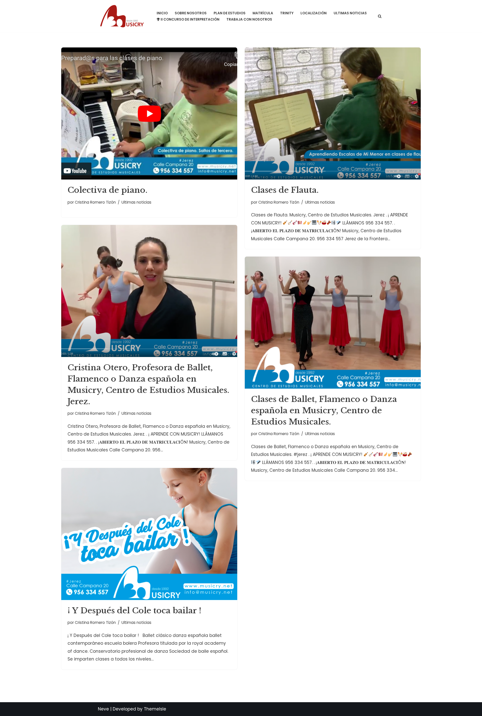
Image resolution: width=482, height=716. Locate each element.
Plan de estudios (230, 13)
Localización (313, 13)
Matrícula (263, 13)
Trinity (286, 13)
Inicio (162, 13)
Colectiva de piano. (107, 190)
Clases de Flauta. (285, 190)
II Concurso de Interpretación (190, 19)
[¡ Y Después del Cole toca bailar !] (149, 534)
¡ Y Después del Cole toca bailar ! (134, 611)
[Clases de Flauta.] (333, 113)
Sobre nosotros (191, 13)
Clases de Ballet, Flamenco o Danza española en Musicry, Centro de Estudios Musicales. (324, 410)
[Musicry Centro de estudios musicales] (123, 16)
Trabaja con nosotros (249, 19)
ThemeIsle (155, 709)
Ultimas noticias (350, 13)
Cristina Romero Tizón (95, 202)
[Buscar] (380, 16)
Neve (103, 709)
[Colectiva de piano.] (149, 113)
